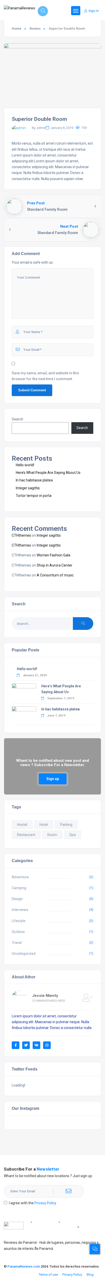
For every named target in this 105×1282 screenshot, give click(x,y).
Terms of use (48, 1274)
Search (17, 419)
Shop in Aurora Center (54, 565)
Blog (90, 1274)
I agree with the (32, 1203)
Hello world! (25, 465)
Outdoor (18, 932)
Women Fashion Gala (53, 555)
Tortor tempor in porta (33, 496)
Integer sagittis (28, 488)
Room (52, 835)
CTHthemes (21, 535)
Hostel (22, 825)
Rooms (35, 28)
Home (16, 28)
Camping (19, 888)
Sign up (52, 779)
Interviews (20, 910)
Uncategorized (23, 953)
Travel (17, 943)
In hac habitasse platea (34, 480)
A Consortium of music (55, 575)
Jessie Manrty (45, 995)
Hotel (44, 825)
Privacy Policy (45, 1203)
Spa (72, 835)
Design (17, 899)
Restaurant (26, 835)
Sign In (93, 11)
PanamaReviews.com (23, 1266)
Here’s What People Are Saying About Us (48, 473)
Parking (66, 825)
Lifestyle (18, 921)
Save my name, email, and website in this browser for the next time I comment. (45, 376)
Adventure (20, 877)
